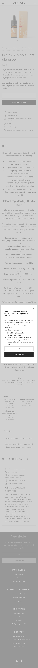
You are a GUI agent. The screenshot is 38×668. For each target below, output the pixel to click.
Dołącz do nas (19, 354)
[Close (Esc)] (34, 309)
